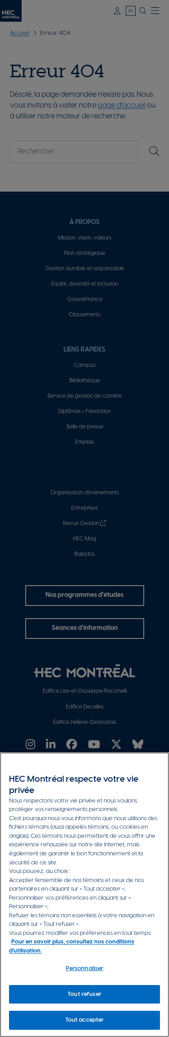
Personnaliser (85, 968)
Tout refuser (84, 994)
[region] (84, 894)
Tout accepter (84, 1020)
